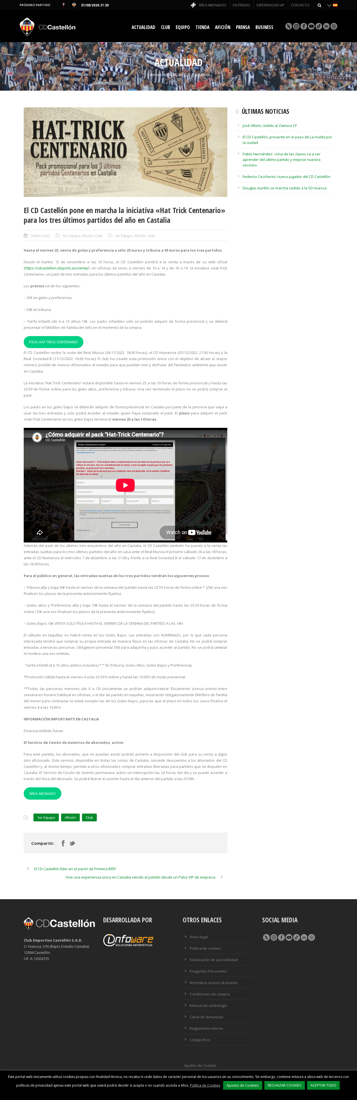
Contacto (300, 5)
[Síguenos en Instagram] (296, 26)
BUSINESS (264, 27)
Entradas (241, 5)
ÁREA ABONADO (42, 793)
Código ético (200, 1039)
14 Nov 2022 (40, 235)
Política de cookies (205, 948)
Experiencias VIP (270, 5)
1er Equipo (71, 235)
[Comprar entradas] (192, 5)
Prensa (243, 27)
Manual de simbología (208, 1005)
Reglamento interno (206, 1028)
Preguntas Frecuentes (208, 971)
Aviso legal (199, 936)
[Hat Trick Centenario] (125, 152)
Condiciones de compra (210, 994)
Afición (222, 27)
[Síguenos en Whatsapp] (333, 26)
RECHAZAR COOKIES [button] (284, 1085)
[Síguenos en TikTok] (318, 26)
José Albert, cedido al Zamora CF (270, 125)
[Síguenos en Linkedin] (326, 26)
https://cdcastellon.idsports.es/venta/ (57, 268)
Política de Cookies (205, 1085)
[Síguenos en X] (288, 26)
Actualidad (143, 27)
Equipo (183, 27)
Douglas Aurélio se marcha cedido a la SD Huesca (285, 187)
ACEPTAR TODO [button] (323, 1085)
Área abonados (212, 5)
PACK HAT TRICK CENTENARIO (53, 341)
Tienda (202, 27)
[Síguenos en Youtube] (311, 26)
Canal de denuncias (206, 1016)
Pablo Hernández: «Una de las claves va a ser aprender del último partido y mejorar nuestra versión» (281, 159)
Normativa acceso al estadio (214, 982)
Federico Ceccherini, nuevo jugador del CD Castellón (287, 176)
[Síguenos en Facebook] (303, 26)
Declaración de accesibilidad (214, 959)
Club (165, 27)
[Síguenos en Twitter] (266, 937)
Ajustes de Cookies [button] (200, 1065)
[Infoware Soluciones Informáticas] (128, 939)
